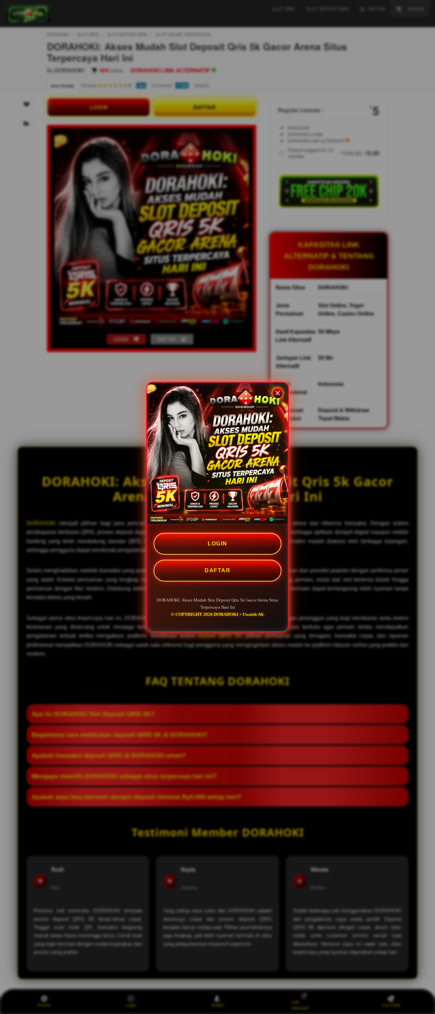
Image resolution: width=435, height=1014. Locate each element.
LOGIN (217, 543)
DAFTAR (217, 570)
